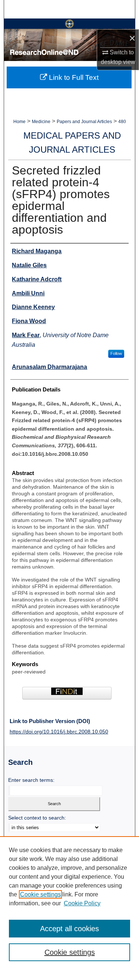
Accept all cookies (69, 929)
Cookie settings (40, 894)
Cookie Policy (82, 903)
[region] (69, 903)
